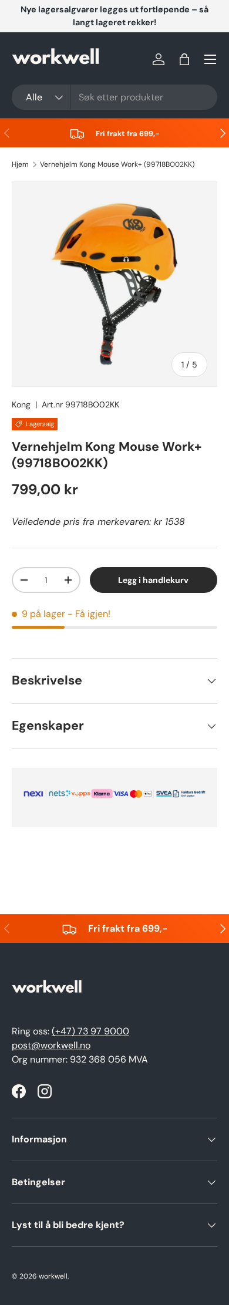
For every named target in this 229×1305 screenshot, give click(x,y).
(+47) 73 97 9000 (90, 1031)
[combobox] (114, 97)
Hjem (20, 164)
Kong (21, 404)
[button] (184, 59)
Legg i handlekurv (153, 580)
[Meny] (210, 59)
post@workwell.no (51, 1045)
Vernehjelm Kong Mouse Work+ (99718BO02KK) (117, 164)
